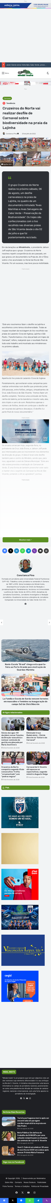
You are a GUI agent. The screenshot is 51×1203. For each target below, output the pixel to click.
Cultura (25, 619)
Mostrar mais (25, 540)
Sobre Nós (9, 1182)
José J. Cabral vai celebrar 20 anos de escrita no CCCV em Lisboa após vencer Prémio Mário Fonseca (33, 1150)
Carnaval (7, 98)
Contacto (18, 1182)
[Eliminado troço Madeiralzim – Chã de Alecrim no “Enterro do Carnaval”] (38, 723)
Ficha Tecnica (8, 1186)
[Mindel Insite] (25, 73)
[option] (25, 622)
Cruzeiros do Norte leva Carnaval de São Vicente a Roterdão (26, 625)
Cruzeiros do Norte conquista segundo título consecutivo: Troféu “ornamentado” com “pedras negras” (12, 772)
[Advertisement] (25, 35)
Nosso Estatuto (30, 1182)
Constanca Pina (11, 134)
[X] (24, 1098)
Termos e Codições (22, 1186)
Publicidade (41, 1182)
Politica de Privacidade (40, 1186)
